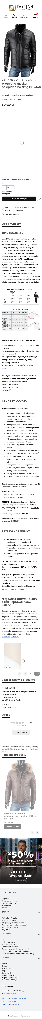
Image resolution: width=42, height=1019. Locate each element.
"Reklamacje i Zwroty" (10, 637)
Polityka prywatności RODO (13, 922)
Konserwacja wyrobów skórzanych (16, 949)
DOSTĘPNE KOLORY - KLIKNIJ (12, 497)
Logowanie (6, 898)
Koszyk (4, 908)
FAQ (3, 940)
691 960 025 (9, 1001)
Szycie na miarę (8, 944)
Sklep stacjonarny (9, 920)
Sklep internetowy (18, 1016)
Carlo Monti (6, 973)
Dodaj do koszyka (19, 198)
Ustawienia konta (9, 903)
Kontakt (5, 964)
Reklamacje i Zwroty (10, 927)
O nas (4, 966)
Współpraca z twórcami (11, 977)
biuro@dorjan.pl (9, 707)
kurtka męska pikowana (30, 239)
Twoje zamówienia (9, 901)
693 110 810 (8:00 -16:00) (14, 998)
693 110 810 (6, 704)
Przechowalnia (8, 905)
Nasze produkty (8, 968)
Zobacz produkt (12, 827)
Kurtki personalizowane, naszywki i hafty (18, 953)
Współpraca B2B (8, 975)
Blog (3, 970)
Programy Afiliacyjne (10, 980)
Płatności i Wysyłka (9, 918)
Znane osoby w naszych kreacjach (16, 951)
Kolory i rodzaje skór (10, 946)
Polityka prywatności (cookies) (14, 925)
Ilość (3, 184)
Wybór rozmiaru (8, 942)
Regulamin (6, 929)
